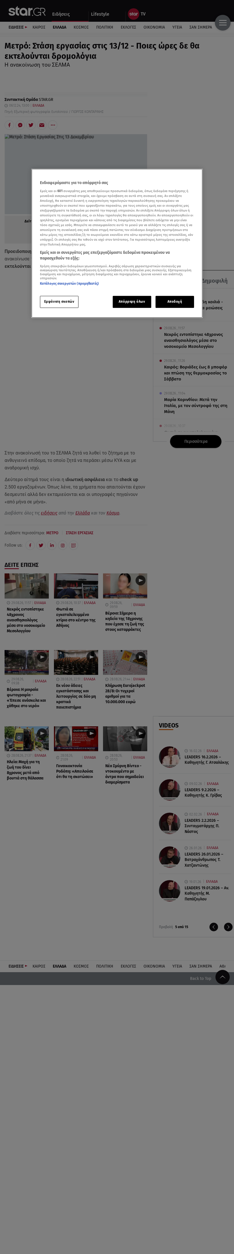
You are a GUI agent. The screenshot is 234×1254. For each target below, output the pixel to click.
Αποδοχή (175, 302)
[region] (117, 243)
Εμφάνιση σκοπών (59, 302)
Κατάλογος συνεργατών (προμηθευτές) (69, 284)
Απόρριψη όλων (132, 302)
